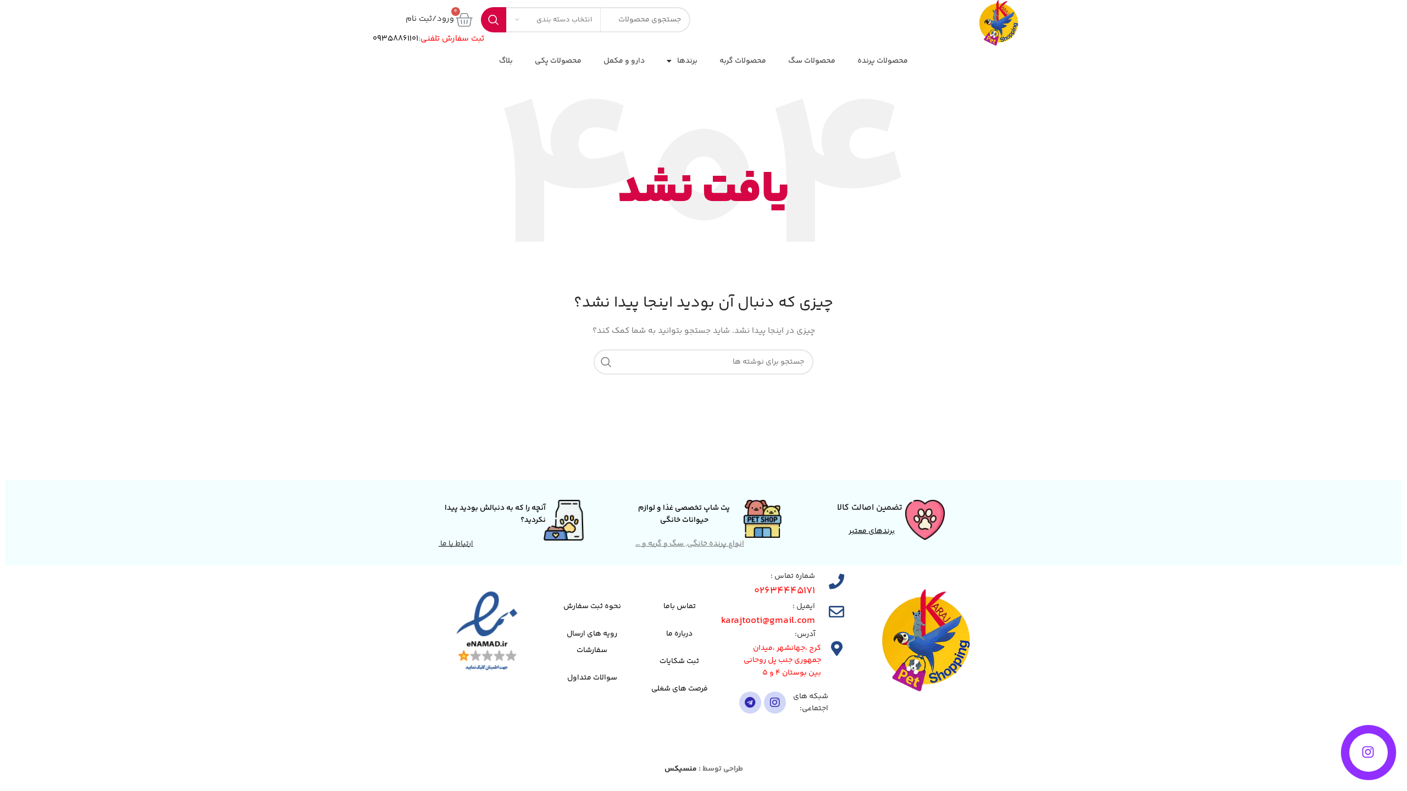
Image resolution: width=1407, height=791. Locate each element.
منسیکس (680, 769)
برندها (687, 61)
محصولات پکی (558, 61)
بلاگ (506, 61)
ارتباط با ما (456, 544)
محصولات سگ (811, 61)
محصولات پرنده (882, 61)
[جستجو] (606, 362)
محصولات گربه (742, 61)
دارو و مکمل (624, 61)
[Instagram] (775, 703)
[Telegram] (750, 703)
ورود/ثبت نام (430, 19)
